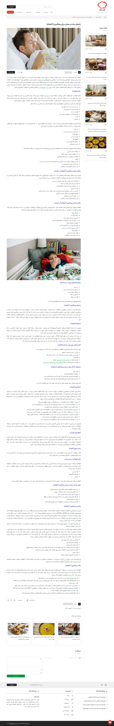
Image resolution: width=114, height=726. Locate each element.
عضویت (11, 685)
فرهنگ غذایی (19, 12)
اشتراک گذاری (32, 600)
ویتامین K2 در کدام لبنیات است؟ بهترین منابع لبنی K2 (97, 104)
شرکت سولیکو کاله (13, 723)
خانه (51, 12)
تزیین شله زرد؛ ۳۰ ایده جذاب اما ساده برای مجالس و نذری (96, 156)
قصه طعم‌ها (28, 12)
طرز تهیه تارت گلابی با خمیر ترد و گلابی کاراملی (94, 701)
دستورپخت (38, 12)
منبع (75, 604)
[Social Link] (102, 685)
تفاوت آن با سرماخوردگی (45, 87)
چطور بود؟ (20, 600)
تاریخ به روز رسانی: (77, 608)
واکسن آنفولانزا (77, 210)
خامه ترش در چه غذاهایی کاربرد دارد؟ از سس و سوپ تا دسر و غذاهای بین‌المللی (97, 130)
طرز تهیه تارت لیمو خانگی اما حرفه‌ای (96, 697)
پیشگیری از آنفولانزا (65, 559)
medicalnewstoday (68, 604)
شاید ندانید (10, 12)
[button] (110, 722)
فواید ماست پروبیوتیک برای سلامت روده (97, 53)
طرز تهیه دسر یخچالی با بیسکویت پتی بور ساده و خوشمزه (70, 638)
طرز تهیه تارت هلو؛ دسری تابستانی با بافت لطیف (94, 708)
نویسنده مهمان (68, 72)
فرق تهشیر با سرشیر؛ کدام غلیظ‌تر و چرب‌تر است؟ (96, 78)
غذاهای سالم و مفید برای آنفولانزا (61, 360)
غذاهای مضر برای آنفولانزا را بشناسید (53, 362)
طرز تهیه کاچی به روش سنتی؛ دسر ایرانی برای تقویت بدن (44, 638)
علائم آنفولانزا (73, 578)
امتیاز (80, 658)
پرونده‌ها (46, 12)
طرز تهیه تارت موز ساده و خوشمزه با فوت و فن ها (94, 705)
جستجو (12, 7)
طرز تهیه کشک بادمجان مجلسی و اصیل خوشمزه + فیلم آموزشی (20, 638)
